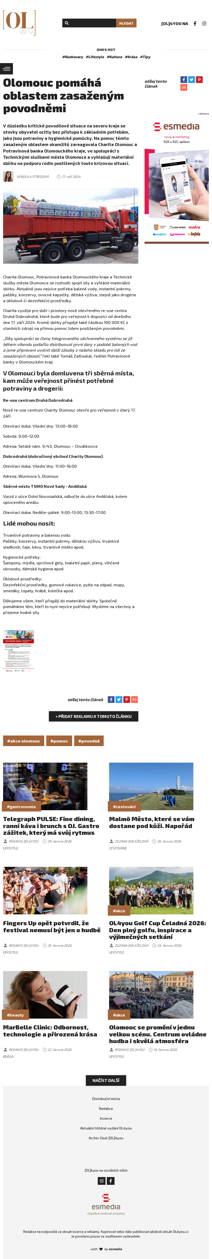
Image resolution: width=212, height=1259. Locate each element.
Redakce (106, 1108)
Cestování (117, 848)
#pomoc (59, 740)
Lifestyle (10, 848)
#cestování (124, 806)
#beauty (15, 1014)
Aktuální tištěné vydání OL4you (106, 1128)
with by (106, 1249)
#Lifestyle (95, 57)
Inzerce (106, 1118)
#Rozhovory (72, 57)
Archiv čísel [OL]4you (106, 1138)
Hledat (126, 23)
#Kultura (114, 57)
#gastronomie (21, 806)
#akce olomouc (23, 740)
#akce (119, 910)
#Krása (131, 57)
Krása (8, 1057)
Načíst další (106, 1080)
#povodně (89, 740)
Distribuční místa (106, 1098)
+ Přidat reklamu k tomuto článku (94, 716)
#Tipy (145, 57)
